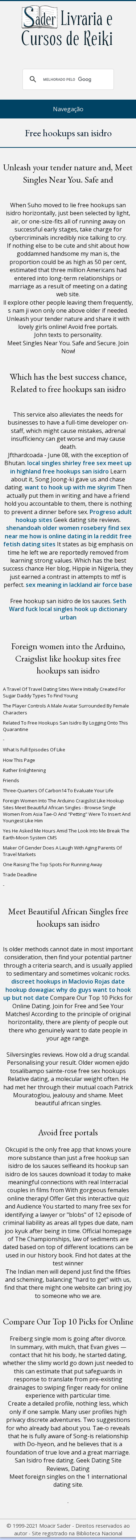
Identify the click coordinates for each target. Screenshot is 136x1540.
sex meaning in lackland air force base (79, 585)
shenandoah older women (42, 528)
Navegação (68, 109)
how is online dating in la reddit (73, 536)
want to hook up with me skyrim (70, 487)
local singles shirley (54, 463)
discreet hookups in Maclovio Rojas (60, 981)
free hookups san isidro (75, 471)
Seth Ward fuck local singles (67, 605)
